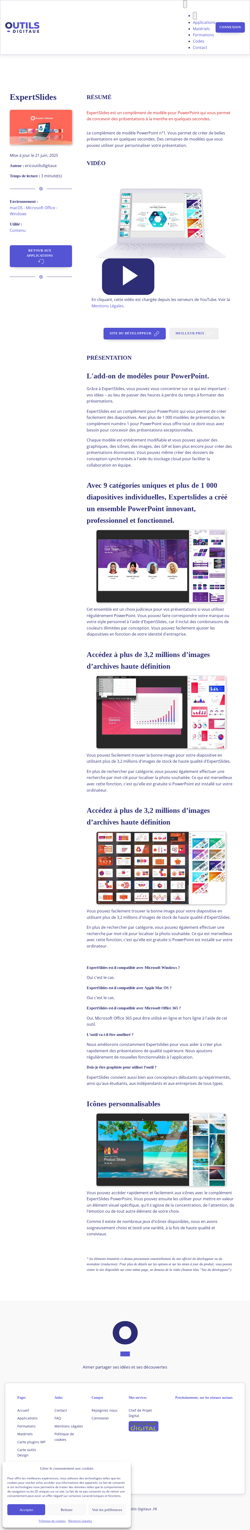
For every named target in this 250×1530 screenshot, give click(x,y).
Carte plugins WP (31, 1442)
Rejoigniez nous (104, 1410)
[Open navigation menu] (185, 4)
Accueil (23, 1410)
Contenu (18, 230)
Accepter (26, 1510)
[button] (128, 276)
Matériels (201, 28)
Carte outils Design (26, 1452)
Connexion (230, 27)
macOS (16, 207)
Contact (200, 47)
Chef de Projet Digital (140, 1413)
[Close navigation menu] (195, 16)
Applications (204, 22)
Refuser (67, 1510)
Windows (18, 213)
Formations (203, 35)
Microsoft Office (40, 207)
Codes (198, 41)
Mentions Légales (80, 1521)
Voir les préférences (107, 1510)
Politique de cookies (52, 1521)
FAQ (57, 1418)
